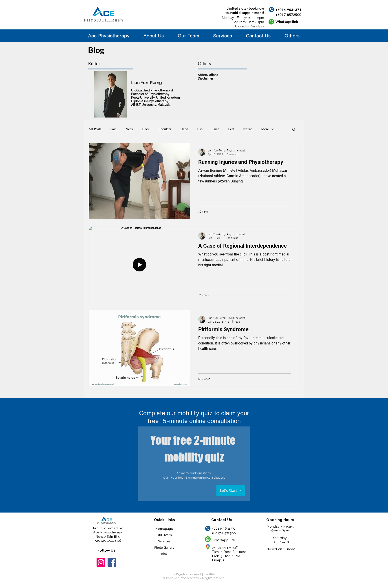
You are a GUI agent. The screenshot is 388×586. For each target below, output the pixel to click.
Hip (200, 129)
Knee (215, 129)
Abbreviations (208, 75)
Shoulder (165, 129)
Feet (231, 129)
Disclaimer (205, 78)
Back (146, 129)
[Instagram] (101, 562)
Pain (113, 129)
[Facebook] (112, 562)
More (265, 129)
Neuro (247, 129)
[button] (292, 35)
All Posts (94, 129)
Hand (184, 129)
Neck (129, 129)
